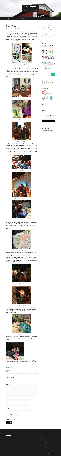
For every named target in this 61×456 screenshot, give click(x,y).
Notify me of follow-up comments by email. (14, 417)
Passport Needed (45, 56)
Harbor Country (50, 51)
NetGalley (43, 55)
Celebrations (51, 46)
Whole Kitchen (22, 18)
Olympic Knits (48, 55)
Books (43, 46)
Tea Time (50, 63)
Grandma (45, 51)
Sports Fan (46, 62)
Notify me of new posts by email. (13, 419)
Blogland (52, 45)
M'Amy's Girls (9, 367)
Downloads (15, 18)
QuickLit (43, 58)
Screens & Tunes (51, 59)
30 (48, 36)
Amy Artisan (30, 7)
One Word (52, 55)
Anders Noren (50, 453)
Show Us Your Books (45, 61)
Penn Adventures (51, 56)
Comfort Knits (48, 47)
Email (7, 403)
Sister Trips (50, 61)
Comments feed (25, 440)
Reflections (51, 58)
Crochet (43, 49)
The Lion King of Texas (45, 442)
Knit (45, 54)
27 (42, 36)
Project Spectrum (50, 57)
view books (51, 95)
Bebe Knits (48, 45)
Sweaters (46, 63)
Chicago (43, 47)
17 (50, 32)
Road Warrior (45, 59)
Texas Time (11, 26)
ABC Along (44, 45)
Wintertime (48, 68)
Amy (13, 28)
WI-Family (44, 68)
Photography (44, 57)
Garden (50, 50)
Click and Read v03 (34, 371)
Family (52, 49)
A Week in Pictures (9, 371)
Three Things (48, 65)
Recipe (46, 58)
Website (7, 408)
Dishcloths (46, 49)
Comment (7, 384)
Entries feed (25, 438)
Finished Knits (45, 50)
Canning (46, 46)
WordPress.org (25, 442)
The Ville (48, 64)
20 (42, 34)
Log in (24, 436)
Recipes (42, 440)
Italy (48, 52)
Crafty (52, 47)
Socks (43, 62)
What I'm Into (48, 67)
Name (7, 398)
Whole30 (53, 67)
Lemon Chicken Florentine (45, 446)
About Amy (9, 18)
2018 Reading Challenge (47, 90)
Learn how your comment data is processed (28, 424)
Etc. (49, 49)
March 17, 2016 (9, 28)
